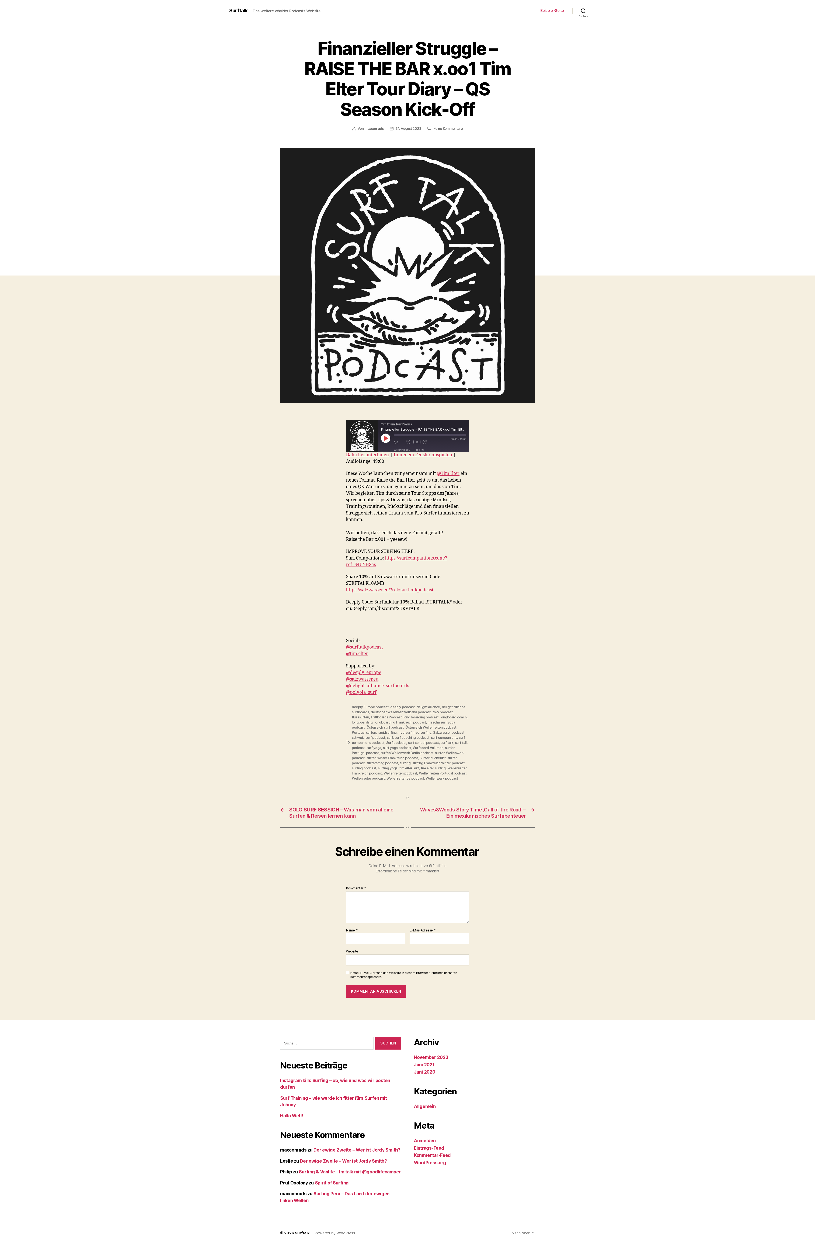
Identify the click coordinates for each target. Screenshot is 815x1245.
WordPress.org (430, 1162)
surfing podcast (364, 768)
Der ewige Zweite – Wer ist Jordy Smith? (356, 1150)
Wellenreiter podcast (368, 778)
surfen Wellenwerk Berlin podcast (407, 753)
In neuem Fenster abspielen (423, 455)
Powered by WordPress (335, 1233)
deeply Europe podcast (370, 707)
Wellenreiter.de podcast (405, 778)
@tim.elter (357, 654)
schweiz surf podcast (368, 737)
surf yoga (374, 748)
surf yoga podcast (397, 748)
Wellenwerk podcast (442, 778)
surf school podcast (423, 742)
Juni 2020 (424, 1072)
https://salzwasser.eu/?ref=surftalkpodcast (389, 590)
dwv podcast (443, 712)
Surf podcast (396, 742)
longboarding (362, 722)
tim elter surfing (433, 768)
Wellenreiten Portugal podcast (443, 773)
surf (390, 737)
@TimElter (448, 473)
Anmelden (425, 1140)
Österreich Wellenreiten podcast (430, 727)
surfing (405, 763)
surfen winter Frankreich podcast (392, 758)
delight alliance (428, 707)
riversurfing (422, 732)
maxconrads (374, 128)
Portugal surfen (364, 732)
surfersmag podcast (382, 763)
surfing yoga (388, 768)
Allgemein (425, 1106)
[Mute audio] (399, 442)
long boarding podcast (420, 717)
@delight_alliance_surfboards (377, 686)
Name (352, 930)
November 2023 (431, 1057)
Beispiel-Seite (552, 10)
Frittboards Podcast (386, 717)
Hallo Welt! (291, 1115)
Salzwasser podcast (448, 732)
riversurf (405, 732)
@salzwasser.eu (362, 679)
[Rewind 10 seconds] (408, 442)
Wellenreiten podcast (400, 773)
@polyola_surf (361, 692)
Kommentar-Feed (432, 1155)
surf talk (447, 742)
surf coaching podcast (412, 737)
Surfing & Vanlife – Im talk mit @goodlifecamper (350, 1171)
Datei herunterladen (367, 455)
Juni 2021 (424, 1064)
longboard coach (453, 717)
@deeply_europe (363, 672)
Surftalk (238, 10)
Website (352, 951)
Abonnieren (402, 450)
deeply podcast (402, 707)
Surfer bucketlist (432, 758)
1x (417, 442)
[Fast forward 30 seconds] (428, 442)
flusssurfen (360, 717)
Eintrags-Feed (429, 1148)
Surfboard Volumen (428, 748)
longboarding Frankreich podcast (400, 722)
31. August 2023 (408, 128)
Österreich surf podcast (385, 727)
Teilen (420, 450)
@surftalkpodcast (364, 647)
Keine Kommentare (448, 128)
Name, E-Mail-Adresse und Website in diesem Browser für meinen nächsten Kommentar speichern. (403, 975)
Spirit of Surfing (332, 1183)
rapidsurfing (387, 732)
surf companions (444, 737)
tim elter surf (409, 768)
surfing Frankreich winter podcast (438, 763)
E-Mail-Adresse (423, 930)
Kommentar (356, 888)
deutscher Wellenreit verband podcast (401, 712)
